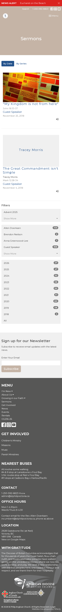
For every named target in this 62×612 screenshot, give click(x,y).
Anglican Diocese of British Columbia (36, 583)
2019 (30, 307)
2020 (30, 301)
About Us (7, 394)
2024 (30, 275)
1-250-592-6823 (40, 9)
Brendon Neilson (30, 234)
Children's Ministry (11, 440)
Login (53, 607)
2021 (30, 294)
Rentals (6, 415)
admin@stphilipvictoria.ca (15, 496)
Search (25, 9)
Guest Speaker (30, 247)
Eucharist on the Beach (33, 3)
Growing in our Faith (13, 398)
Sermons (6, 401)
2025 (30, 269)
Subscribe (11, 369)
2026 (30, 263)
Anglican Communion (34, 593)
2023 (30, 282)
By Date (7, 63)
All (5, 320)
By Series (21, 63)
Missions (5, 445)
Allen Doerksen (30, 228)
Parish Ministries (10, 454)
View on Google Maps (13, 539)
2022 (30, 288)
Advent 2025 (11, 212)
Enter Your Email (10, 357)
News (5, 408)
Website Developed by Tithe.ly (46, 609)
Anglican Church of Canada (12, 593)
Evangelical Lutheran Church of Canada (11, 599)
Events (5, 412)
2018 (30, 314)
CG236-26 (7, 419)
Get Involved (8, 405)
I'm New (6, 391)
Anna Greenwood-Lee (30, 240)
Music (4, 449)
